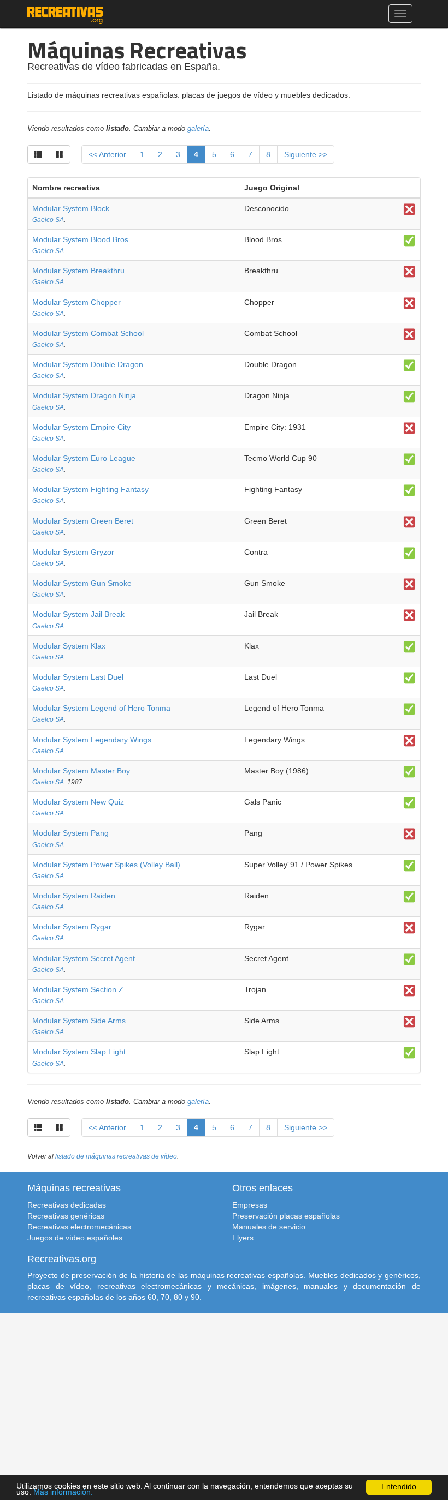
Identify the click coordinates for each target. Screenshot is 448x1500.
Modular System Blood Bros (80, 239)
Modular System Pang (70, 833)
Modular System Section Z (77, 989)
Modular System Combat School (88, 333)
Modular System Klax (68, 645)
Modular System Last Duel (77, 677)
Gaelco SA (48, 220)
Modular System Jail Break (78, 614)
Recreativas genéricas (65, 1215)
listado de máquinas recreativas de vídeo (116, 1156)
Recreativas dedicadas (66, 1205)
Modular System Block (70, 208)
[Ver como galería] (59, 154)
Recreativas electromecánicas (79, 1226)
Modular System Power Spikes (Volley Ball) (106, 864)
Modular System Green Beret (82, 521)
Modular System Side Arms (79, 1020)
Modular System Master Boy (81, 770)
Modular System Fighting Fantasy (90, 489)
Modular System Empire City (81, 427)
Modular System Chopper (76, 302)
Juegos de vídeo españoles (74, 1237)
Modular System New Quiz (78, 801)
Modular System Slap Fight (79, 1051)
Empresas (249, 1205)
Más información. (63, 1492)
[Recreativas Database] (65, 13)
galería (198, 129)
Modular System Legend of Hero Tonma (101, 708)
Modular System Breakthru (78, 270)
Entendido (398, 1487)
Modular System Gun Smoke (82, 583)
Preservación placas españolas (286, 1215)
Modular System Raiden (73, 895)
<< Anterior (107, 154)
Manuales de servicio (268, 1226)
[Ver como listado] (38, 154)
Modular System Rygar (71, 926)
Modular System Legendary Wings (91, 739)
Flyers (243, 1237)
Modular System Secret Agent (83, 958)
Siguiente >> (305, 154)
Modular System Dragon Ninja (84, 395)
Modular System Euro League (83, 458)
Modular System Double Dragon (87, 364)
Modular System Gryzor (73, 552)
